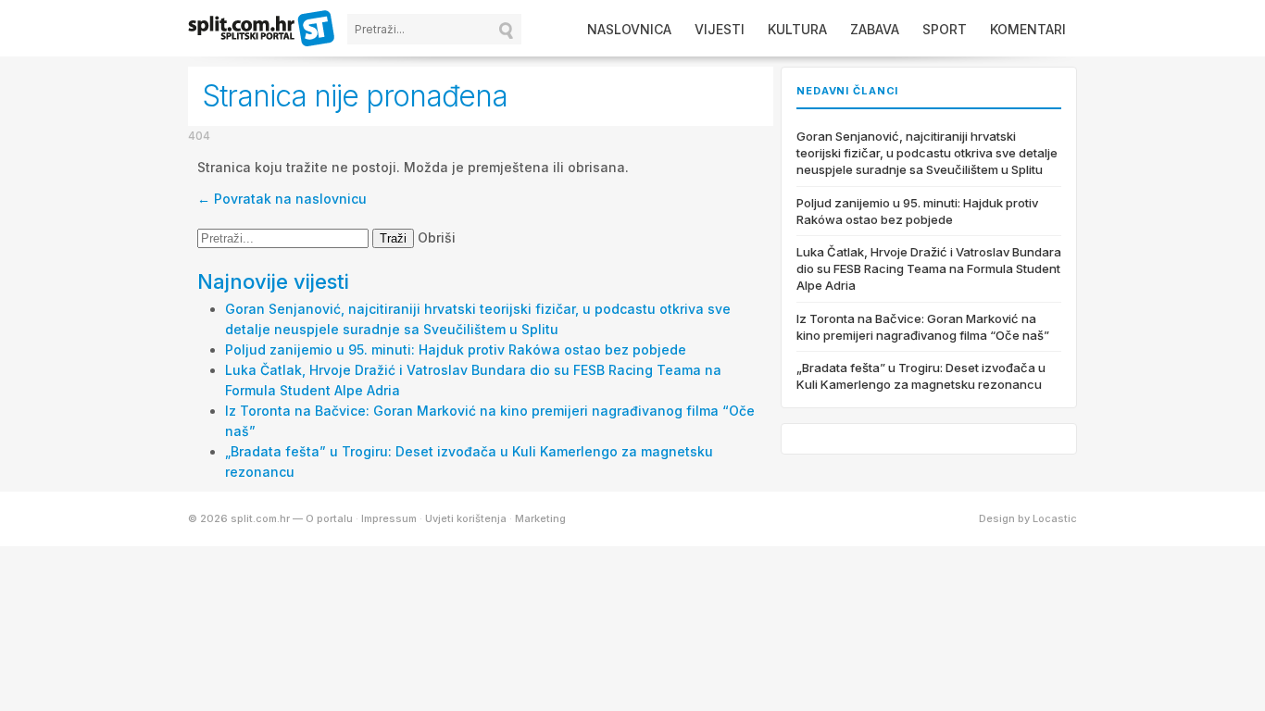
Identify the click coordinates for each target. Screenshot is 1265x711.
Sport (944, 29)
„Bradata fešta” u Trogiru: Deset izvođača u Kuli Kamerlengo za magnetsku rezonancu (921, 376)
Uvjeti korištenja (466, 518)
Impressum (389, 518)
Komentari (1028, 29)
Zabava (874, 29)
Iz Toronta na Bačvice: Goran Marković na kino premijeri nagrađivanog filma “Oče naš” (922, 327)
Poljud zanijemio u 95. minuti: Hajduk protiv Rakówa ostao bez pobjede (455, 349)
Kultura (797, 29)
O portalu (329, 518)
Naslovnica (629, 29)
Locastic (1055, 518)
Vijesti (720, 29)
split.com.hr (262, 29)
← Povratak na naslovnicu (282, 198)
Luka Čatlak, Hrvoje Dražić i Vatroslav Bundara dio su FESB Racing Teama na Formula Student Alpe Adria (928, 268)
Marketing (540, 518)
